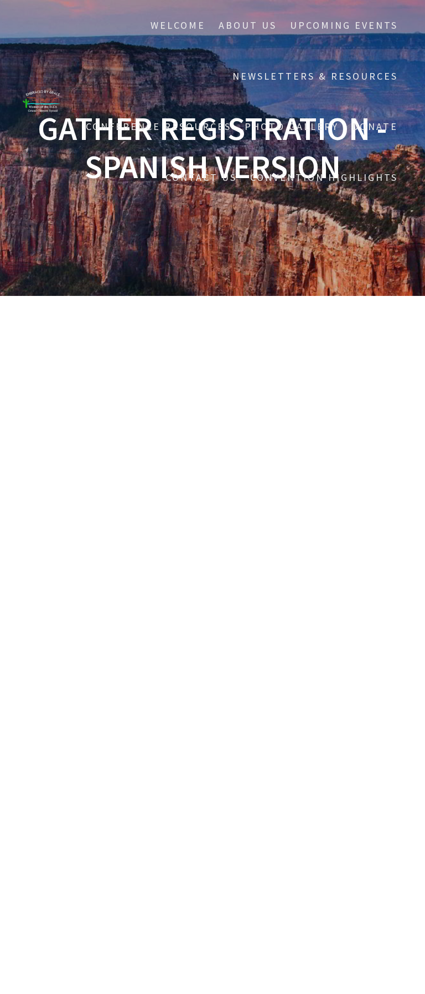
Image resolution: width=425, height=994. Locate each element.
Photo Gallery (292, 126)
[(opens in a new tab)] (99, 713)
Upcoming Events (344, 25)
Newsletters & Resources (315, 76)
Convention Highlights (324, 177)
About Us (248, 25)
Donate (375, 126)
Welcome (178, 25)
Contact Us (201, 177)
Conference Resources (158, 126)
